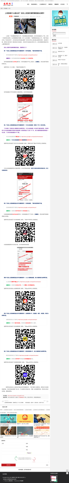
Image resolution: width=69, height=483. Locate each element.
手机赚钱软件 (16, 16)
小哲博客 (8, 479)
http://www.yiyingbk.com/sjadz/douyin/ (27, 207)
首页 (28, 4)
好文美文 (63, 4)
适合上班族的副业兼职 (12, 412)
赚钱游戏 (11, 480)
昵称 (27, 443)
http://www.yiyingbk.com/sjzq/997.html (16, 395)
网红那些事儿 (34, 4)
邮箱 (27, 446)
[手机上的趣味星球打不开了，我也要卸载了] (25, 430)
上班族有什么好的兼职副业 (38, 409)
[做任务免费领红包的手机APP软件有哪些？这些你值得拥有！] (8, 418)
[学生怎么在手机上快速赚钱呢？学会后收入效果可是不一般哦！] (42, 418)
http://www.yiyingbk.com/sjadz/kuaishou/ (27, 55)
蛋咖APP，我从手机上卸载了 (23, 423)
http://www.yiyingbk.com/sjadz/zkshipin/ (27, 319)
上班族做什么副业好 (8, 409)
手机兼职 (21, 480)
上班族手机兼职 (28, 409)
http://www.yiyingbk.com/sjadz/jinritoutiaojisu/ (32, 136)
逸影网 (13, 477)
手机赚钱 (5, 8)
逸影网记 (50, 4)
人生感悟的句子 (42, 4)
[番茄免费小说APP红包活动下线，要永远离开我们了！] (42, 430)
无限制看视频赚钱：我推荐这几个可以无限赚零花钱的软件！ (17, 401)
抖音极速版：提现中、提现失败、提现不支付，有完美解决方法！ (38, 401)
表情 (47, 465)
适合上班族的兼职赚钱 (18, 409)
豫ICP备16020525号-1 (20, 477)
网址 (27, 449)
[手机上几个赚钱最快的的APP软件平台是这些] (8, 430)
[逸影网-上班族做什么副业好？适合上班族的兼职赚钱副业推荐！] (8, 5)
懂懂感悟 (57, 4)
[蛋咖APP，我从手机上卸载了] (25, 418)
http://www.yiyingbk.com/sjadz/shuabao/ (28, 355)
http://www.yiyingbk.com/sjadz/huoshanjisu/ (30, 281)
